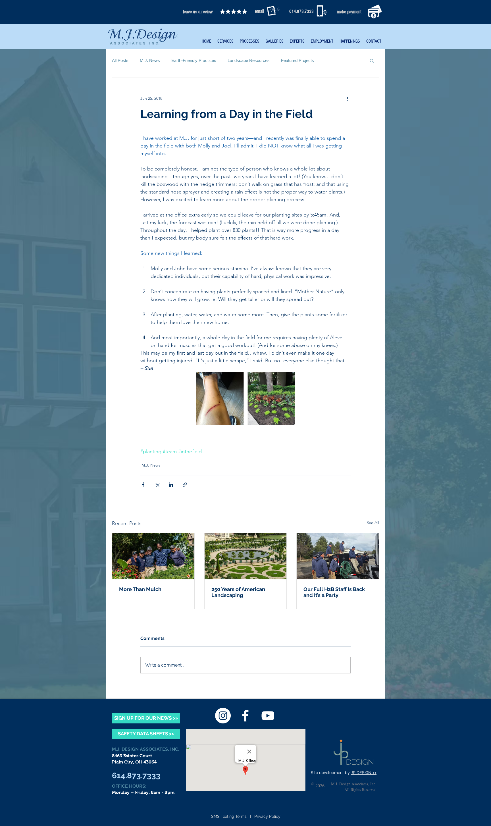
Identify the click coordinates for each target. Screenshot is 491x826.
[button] (372, 60)
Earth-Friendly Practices (193, 60)
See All (373, 522)
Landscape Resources (249, 60)
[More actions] (347, 98)
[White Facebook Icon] (245, 715)
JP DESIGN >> (363, 772)
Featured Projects (297, 60)
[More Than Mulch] (153, 556)
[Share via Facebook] (143, 484)
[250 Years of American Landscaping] (246, 556)
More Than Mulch (140, 589)
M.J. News (150, 60)
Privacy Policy (267, 816)
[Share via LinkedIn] (171, 484)
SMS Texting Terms (229, 816)
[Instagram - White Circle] (223, 715)
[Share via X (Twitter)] (157, 484)
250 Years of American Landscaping (238, 592)
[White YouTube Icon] (268, 715)
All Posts (120, 60)
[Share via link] (185, 484)
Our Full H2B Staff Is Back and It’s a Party (334, 592)
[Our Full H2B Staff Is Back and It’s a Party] (338, 556)
